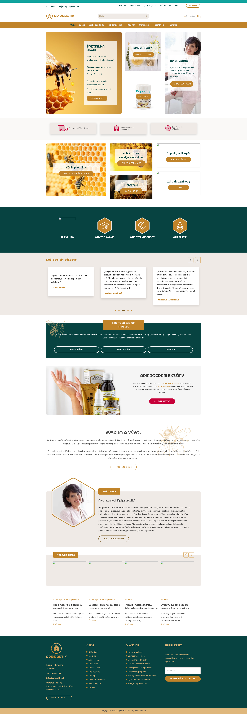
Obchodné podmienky (137, 659)
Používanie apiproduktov (70, 599)
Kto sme (122, 5)
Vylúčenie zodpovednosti (139, 679)
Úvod (73, 25)
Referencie (135, 5)
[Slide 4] (128, 310)
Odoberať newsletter (183, 678)
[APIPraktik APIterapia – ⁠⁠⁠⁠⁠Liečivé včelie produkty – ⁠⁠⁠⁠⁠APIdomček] (60, 16)
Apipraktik (121, 710)
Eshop (82, 25)
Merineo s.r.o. (141, 710)
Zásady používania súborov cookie (142, 675)
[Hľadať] (146, 16)
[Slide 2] (119, 310)
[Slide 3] (123, 310)
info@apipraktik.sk (55, 678)
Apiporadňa (94, 659)
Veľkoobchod (165, 5)
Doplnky (131, 25)
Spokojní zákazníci (97, 679)
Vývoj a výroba (149, 5)
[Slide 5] (131, 310)
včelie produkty (164, 386)
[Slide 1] (115, 310)
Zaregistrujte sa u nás (137, 683)
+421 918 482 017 (53, 6)
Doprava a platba (135, 652)
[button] (105, 24)
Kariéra (92, 687)
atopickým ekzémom (171, 383)
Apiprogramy (94, 671)
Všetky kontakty (59, 697)
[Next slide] (198, 260)
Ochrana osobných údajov (139, 663)
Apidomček (93, 663)
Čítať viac (57, 624)
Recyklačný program (137, 671)
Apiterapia (56, 599)
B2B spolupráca (95, 683)
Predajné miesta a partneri (140, 667)
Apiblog (193, 5)
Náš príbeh (93, 652)
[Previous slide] (190, 260)
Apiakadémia (94, 667)
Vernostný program (136, 655)
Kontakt (178, 5)
